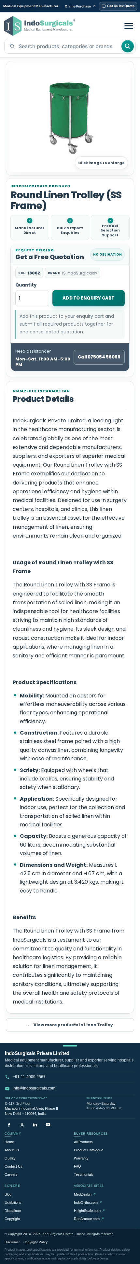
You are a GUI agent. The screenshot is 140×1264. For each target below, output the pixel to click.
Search (127, 46)
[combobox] (63, 46)
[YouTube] (48, 1124)
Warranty (81, 1158)
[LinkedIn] (35, 1124)
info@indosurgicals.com (34, 1088)
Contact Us (13, 1166)
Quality (10, 1158)
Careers (11, 1174)
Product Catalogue (88, 1150)
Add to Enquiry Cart (88, 298)
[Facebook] (9, 1124)
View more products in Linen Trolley (70, 1025)
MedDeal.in (85, 1194)
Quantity (26, 285)
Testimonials (83, 1174)
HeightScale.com (89, 1210)
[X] (22, 1124)
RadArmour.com (89, 1218)
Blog (8, 1194)
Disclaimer (13, 1211)
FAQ (77, 1166)
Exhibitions (13, 1202)
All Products (83, 1142)
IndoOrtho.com (88, 1202)
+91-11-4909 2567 (29, 1076)
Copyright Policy (35, 1242)
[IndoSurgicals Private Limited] (39, 26)
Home (9, 1142)
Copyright (12, 1219)
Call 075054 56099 (99, 357)
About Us (12, 1150)
